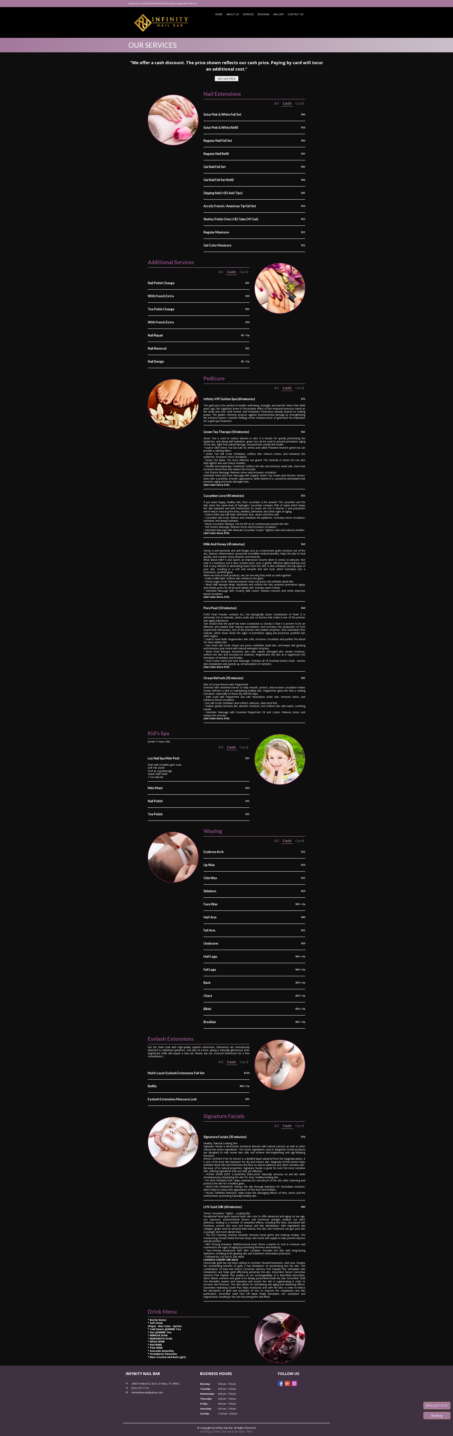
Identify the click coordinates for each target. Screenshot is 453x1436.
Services (248, 14)
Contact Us (295, 14)
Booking (263, 14)
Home (218, 14)
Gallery (278, 14)
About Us (232, 14)
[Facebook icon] (280, 1383)
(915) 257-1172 (437, 1405)
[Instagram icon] (294, 1383)
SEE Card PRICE (227, 78)
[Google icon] (287, 1383)
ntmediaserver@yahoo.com (147, 1392)
